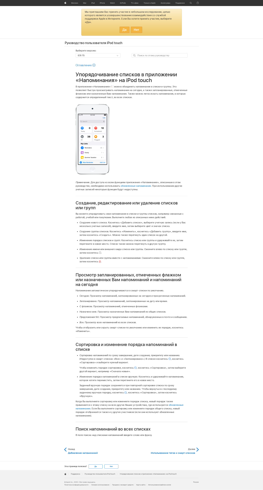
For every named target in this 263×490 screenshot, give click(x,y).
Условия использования (100, 485)
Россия (196, 482)
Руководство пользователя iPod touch (93, 43)
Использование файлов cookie (159, 485)
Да (124, 29)
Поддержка (75, 474)
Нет (136, 29)
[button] (191, 3)
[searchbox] (160, 55)
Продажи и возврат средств (122, 485)
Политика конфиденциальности (76, 485)
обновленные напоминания (136, 185)
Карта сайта (140, 485)
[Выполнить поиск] (134, 55)
